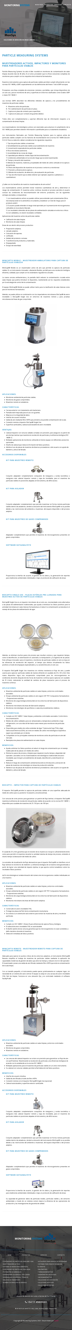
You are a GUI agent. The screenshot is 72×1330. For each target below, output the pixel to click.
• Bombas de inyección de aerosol (14, 1282)
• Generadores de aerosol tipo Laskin (16, 1274)
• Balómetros (42, 1269)
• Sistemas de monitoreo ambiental (15, 1267)
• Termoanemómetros (45, 1272)
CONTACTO (67, 4)
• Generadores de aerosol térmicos (15, 1277)
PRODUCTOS (48, 4)
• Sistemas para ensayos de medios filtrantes (49, 1265)
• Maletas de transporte (11, 1280)
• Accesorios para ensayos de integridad (52, 1261)
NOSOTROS (39, 4)
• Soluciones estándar (45, 1285)
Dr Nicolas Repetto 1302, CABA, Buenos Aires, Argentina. (36, 1308)
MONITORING (17, 5)
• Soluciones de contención (47, 1280)
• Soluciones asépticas (45, 1282)
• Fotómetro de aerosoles (11, 1272)
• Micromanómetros (44, 1277)
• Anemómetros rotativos (46, 1274)
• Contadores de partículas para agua (16, 1269)
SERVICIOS (58, 4)
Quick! (56, 1321)
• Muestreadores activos (11, 1264)
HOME (9, 1255)
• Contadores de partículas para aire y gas (17, 1261)
